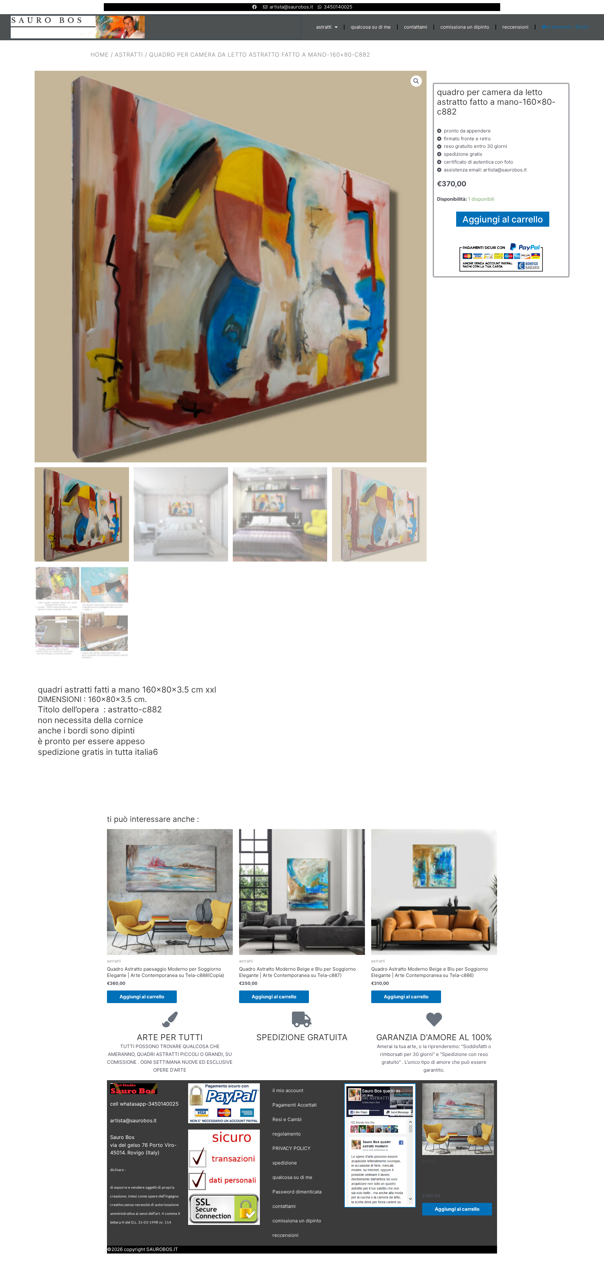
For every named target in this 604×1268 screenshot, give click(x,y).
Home (100, 54)
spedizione (284, 1163)
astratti (324, 27)
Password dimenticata (297, 1192)
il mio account (287, 1090)
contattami (415, 27)
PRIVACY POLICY (291, 1148)
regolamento (286, 1134)
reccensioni (515, 27)
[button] (416, 81)
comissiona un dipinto (464, 27)
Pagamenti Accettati (294, 1105)
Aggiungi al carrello (502, 219)
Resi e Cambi (287, 1119)
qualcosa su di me (371, 27)
